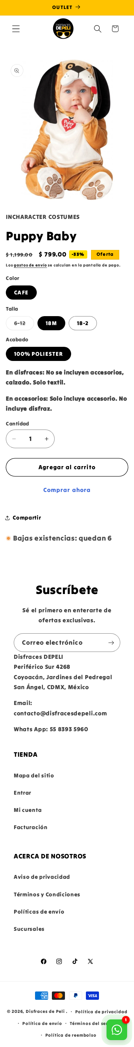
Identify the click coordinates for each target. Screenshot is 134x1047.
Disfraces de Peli (45, 1011)
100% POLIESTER (38, 353)
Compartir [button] (27, 517)
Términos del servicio (94, 1023)
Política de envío (42, 1023)
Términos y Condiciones (47, 894)
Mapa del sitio (34, 775)
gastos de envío (30, 265)
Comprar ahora (67, 490)
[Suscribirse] (111, 642)
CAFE (21, 292)
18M (51, 323)
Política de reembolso (71, 1035)
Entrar (22, 792)
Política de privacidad (101, 1011)
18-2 (83, 323)
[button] (16, 29)
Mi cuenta (28, 809)
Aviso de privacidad (42, 876)
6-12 (24, 324)
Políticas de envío (39, 911)
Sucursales (29, 928)
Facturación (31, 827)
